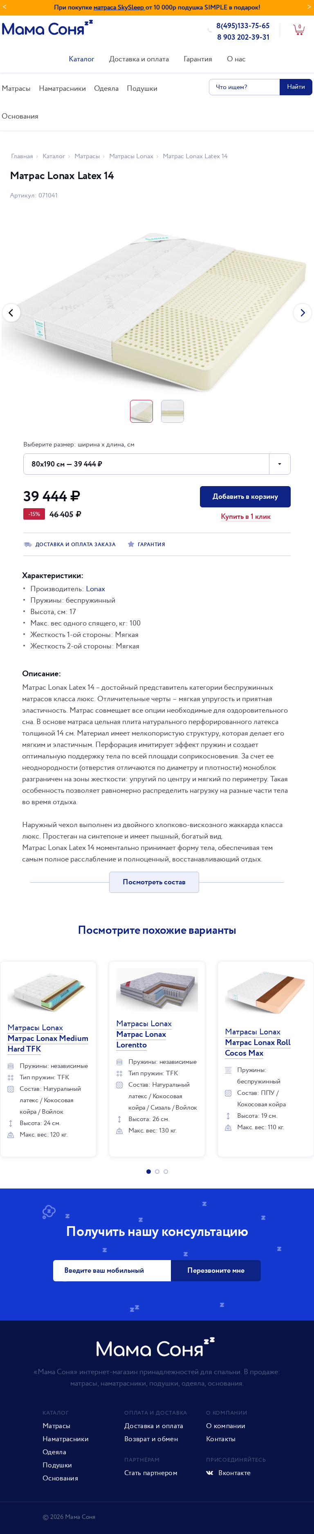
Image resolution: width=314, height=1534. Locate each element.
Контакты (221, 1439)
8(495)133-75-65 (242, 26)
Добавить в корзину (245, 496)
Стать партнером (150, 1473)
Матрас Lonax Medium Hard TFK (47, 1038)
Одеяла (106, 88)
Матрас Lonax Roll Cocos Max (258, 1042)
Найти (296, 87)
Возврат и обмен (151, 1439)
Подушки (142, 88)
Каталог (81, 59)
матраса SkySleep (120, 7)
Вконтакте (234, 1473)
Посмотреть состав (154, 882)
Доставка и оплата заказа (75, 544)
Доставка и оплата (139, 59)
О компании (225, 1426)
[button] (11, 313)
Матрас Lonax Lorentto (144, 1034)
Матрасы (16, 88)
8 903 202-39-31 (243, 37)
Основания (20, 116)
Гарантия (198, 59)
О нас (236, 59)
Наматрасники (62, 88)
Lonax (95, 589)
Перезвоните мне (215, 1270)
